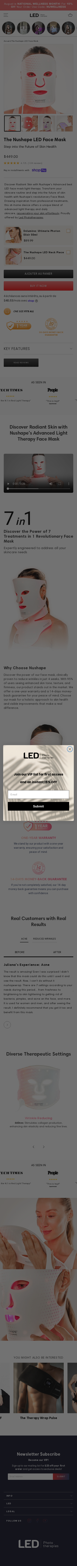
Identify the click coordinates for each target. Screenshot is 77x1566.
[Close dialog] (70, 749)
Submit (38, 806)
